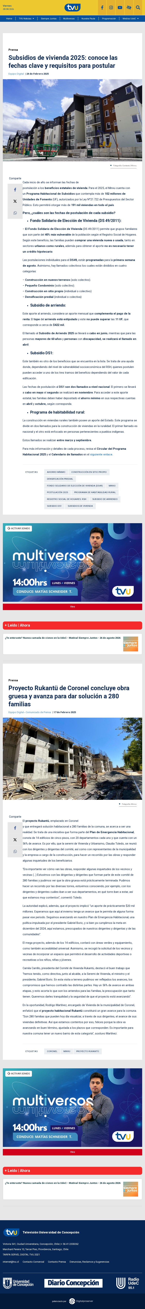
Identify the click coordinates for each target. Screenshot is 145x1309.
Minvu (112, 485)
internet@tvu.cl (11, 1261)
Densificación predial (60, 479)
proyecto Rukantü (87, 1051)
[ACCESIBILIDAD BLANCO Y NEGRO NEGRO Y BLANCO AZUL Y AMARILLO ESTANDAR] (129, 7)
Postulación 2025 (57, 492)
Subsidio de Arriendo (105, 499)
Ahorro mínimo (56, 472)
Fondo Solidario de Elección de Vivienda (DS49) (75, 485)
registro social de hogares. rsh (66, 499)
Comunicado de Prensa (39, 712)
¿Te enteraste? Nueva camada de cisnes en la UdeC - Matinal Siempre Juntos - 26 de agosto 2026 (62, 637)
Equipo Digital (16, 73)
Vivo (72, 606)
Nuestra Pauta (88, 18)
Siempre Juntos (48, 18)
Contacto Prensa (57, 1261)
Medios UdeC (129, 18)
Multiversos (69, 18)
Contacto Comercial (33, 1261)
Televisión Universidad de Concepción (51, 1232)
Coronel (52, 1051)
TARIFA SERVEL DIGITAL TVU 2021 (21, 1254)
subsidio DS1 (54, 506)
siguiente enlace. (101, 454)
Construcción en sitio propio (89, 472)
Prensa (13, 50)
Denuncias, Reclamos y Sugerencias (89, 1261)
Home (9, 18)
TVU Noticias (25, 18)
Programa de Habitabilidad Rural (95, 492)
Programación (109, 18)
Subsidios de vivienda (80, 506)
